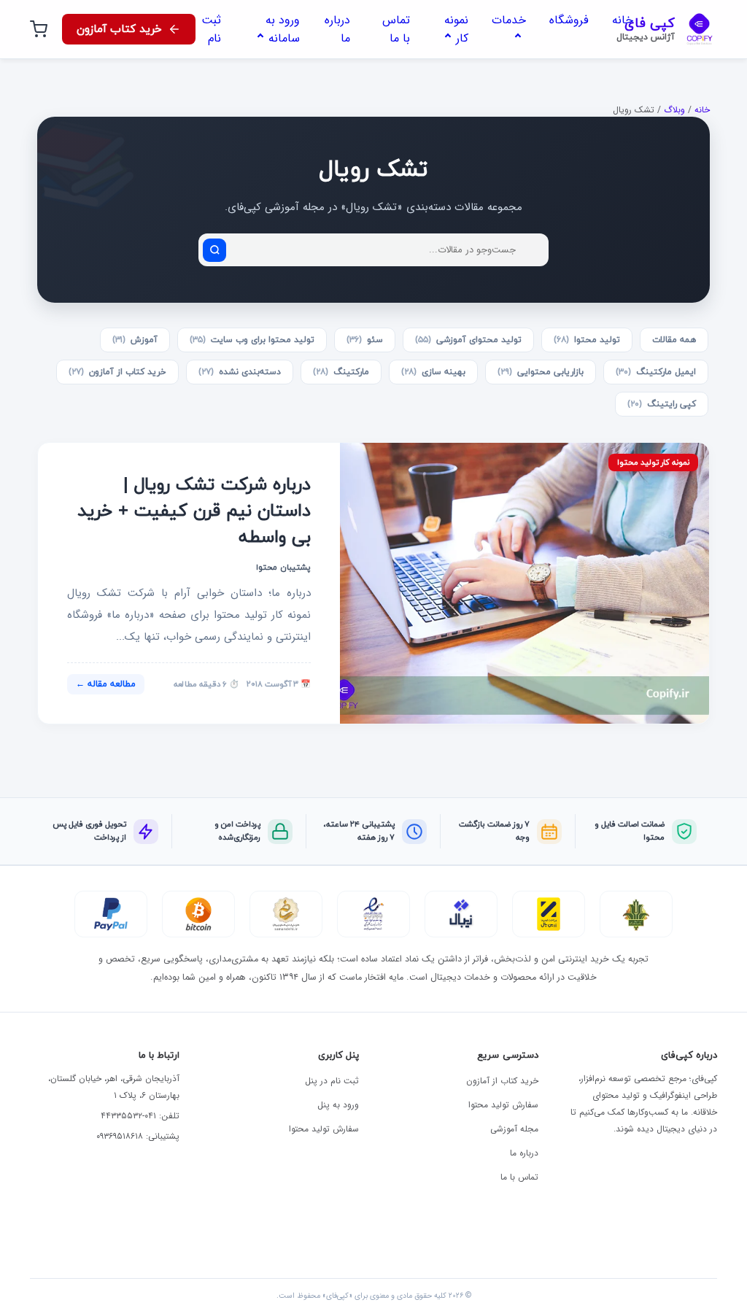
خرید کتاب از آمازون (117, 372)
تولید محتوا (587, 340)
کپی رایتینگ (661, 404)
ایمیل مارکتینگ (656, 372)
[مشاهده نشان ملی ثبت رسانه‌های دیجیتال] (285, 914)
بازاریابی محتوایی (541, 372)
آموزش (135, 340)
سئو (365, 340)
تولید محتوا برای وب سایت (252, 340)
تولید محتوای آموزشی (468, 340)
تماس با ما (519, 1177)
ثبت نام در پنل (332, 1081)
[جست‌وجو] (214, 250)
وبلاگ (674, 110)
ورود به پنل (338, 1105)
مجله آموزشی (514, 1129)
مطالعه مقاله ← (106, 684)
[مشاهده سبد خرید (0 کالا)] (38, 29)
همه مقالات (674, 340)
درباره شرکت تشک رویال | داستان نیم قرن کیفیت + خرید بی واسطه (194, 511)
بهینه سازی (433, 372)
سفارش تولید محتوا (503, 1105)
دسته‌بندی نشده (239, 372)
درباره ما (524, 1153)
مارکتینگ (341, 372)
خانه (702, 110)
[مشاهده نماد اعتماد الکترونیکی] (373, 914)
